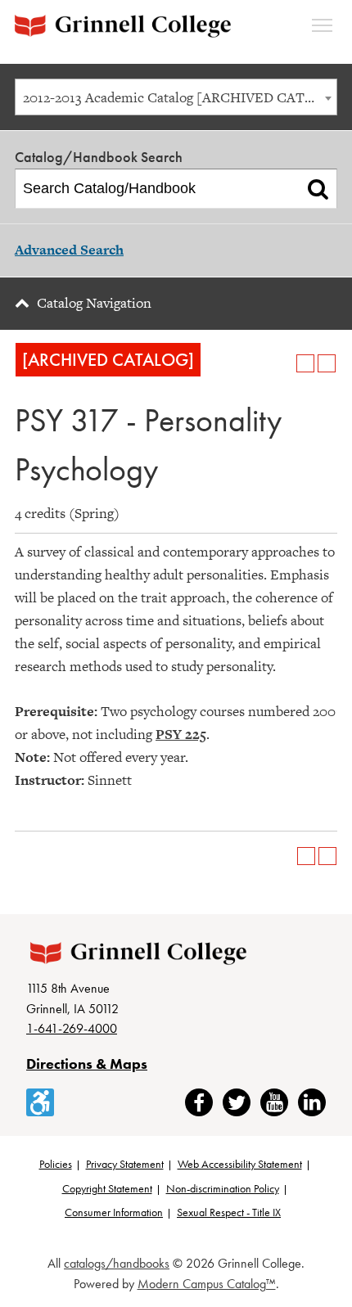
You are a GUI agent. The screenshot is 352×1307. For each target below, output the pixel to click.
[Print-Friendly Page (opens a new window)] (305, 363)
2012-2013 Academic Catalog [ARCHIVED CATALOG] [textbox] (179, 97)
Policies (55, 1163)
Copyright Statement (107, 1188)
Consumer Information (114, 1212)
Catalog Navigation (94, 303)
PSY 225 (181, 734)
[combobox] (176, 97)
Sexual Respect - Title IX (229, 1212)
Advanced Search (69, 249)
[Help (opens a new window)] (327, 363)
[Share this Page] (284, 363)
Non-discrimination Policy (222, 1188)
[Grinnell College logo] (123, 26)
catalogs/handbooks (116, 1263)
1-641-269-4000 (71, 1028)
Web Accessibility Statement (240, 1163)
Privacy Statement (125, 1163)
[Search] (318, 189)
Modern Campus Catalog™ (207, 1283)
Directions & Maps (86, 1063)
